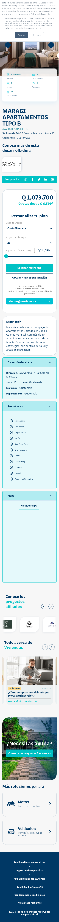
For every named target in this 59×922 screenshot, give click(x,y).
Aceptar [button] (21, 35)
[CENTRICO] (26, 624)
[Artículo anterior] (45, 647)
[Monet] (48, 624)
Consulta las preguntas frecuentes (29, 753)
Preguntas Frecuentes (29, 902)
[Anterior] (8, 45)
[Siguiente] (51, 45)
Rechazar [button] (37, 35)
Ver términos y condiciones (29, 895)
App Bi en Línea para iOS (29, 870)
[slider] (6, 256)
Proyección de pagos (16, 237)
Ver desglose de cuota (22, 301)
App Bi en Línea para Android (29, 862)
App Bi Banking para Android (29, 878)
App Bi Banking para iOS (30, 887)
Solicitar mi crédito (29, 267)
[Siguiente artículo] (52, 647)
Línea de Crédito (14, 223)
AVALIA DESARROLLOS (15, 129)
